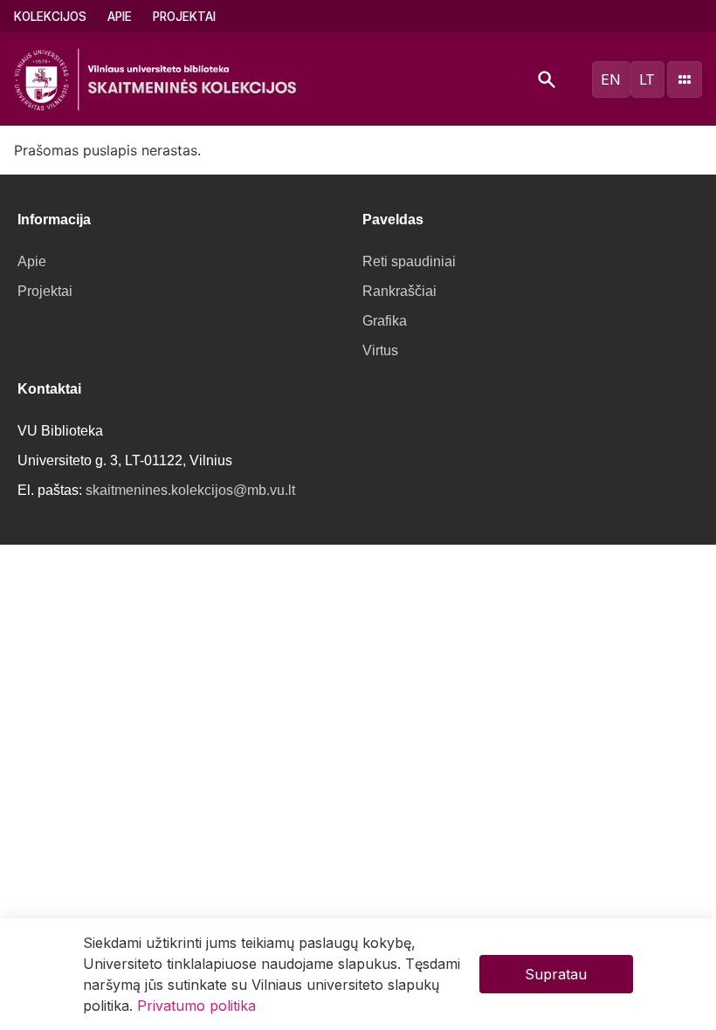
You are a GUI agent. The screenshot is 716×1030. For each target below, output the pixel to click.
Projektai (184, 17)
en (611, 79)
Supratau (556, 974)
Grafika (384, 320)
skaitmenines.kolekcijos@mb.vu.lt (190, 490)
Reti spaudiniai (409, 261)
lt (647, 79)
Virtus (380, 350)
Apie (119, 17)
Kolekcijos (50, 17)
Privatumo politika (196, 1005)
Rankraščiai (399, 291)
